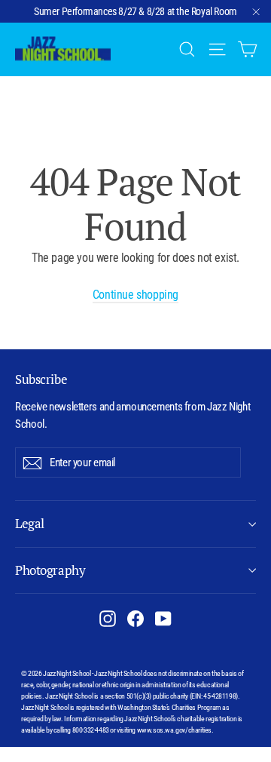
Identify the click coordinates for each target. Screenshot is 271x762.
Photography (50, 570)
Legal (29, 523)
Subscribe (41, 379)
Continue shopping (135, 294)
